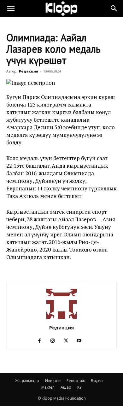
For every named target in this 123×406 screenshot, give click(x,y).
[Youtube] (81, 341)
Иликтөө (53, 380)
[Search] (114, 8)
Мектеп (48, 387)
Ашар (66, 387)
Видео (97, 380)
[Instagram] (55, 341)
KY (79, 387)
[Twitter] (68, 341)
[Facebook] (42, 341)
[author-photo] (61, 319)
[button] (11, 8)
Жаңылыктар (27, 380)
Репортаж (76, 380)
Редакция (28, 71)
